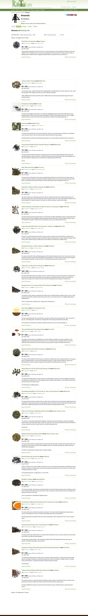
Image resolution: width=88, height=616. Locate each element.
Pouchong (25, 123)
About (75, 10)
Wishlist (35, 26)
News (65, 10)
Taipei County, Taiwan (40, 169)
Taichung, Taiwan (38, 248)
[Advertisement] (44, 69)
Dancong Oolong (28, 393)
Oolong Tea (24, 30)
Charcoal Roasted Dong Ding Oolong (33, 329)
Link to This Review (71, 57)
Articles (42, 10)
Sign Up (69, 1)
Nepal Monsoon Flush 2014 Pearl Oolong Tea (36, 368)
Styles (13, 10)
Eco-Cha (51, 329)
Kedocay (46, 456)
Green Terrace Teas (59, 411)
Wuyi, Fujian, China (39, 43)
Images (37, 10)
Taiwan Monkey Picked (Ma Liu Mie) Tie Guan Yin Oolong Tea (41, 206)
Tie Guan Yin (27, 208)
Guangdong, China (40, 393)
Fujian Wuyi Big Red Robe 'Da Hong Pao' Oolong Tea (38, 226)
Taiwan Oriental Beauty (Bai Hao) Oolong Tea (36, 570)
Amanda (22, 12)
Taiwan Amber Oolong (29, 81)
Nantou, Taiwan (38, 83)
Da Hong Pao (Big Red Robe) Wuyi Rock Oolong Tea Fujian (40, 502)
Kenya (35, 146)
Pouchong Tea (27, 125)
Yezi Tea (41, 167)
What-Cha (42, 81)
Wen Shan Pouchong (28, 167)
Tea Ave (39, 103)
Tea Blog (23, 21)
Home (12, 12)
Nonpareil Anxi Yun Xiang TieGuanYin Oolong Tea (37, 285)
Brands (18, 10)
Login (74, 1)
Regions (22, 10)
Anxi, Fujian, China (39, 287)
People (28, 10)
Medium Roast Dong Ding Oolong (32, 433)
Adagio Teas (36, 123)
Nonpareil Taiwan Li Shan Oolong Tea (33, 246)
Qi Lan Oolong (27, 267)
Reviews (18, 26)
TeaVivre (52, 187)
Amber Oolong (27, 83)
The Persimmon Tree (38, 308)
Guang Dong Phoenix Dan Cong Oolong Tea (36, 524)
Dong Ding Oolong (27, 103)
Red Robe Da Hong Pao (29, 41)
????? (36, 310)
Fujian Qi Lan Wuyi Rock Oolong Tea (33, 265)
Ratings (24, 26)
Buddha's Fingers (27, 479)
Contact (70, 10)
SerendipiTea (40, 479)
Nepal (35, 351)
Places (33, 10)
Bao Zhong (25, 308)
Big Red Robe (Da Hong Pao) (31, 456)
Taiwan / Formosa (38, 105)
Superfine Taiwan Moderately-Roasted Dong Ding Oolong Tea (41, 547)
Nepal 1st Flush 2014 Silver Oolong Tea (34, 349)
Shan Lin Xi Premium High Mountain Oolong (35, 411)
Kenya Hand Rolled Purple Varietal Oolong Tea (36, 144)
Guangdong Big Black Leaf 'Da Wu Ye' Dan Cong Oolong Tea (41, 391)
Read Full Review (26, 57)
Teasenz (42, 41)
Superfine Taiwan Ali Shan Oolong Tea (34, 187)
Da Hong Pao (27, 43)
